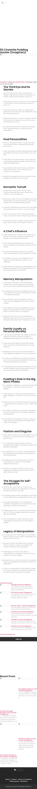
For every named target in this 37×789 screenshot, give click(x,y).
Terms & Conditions (25, 779)
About (7, 779)
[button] (33, 3)
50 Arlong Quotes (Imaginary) (21, 592)
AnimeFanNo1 (20, 82)
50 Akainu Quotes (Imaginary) (21, 620)
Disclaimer (23, 781)
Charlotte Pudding (6, 82)
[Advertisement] (18, 27)
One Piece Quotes (6, 583)
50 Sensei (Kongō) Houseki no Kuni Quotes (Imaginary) (8, 712)
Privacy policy (14, 781)
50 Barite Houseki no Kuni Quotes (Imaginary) (27, 739)
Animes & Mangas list (7, 634)
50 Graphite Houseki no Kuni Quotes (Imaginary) (8, 756)
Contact (14, 779)
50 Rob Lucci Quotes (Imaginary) (22, 612)
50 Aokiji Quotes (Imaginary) (21, 585)
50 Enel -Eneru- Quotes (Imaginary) (23, 606)
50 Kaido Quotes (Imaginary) (21, 626)
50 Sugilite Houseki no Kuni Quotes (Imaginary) (27, 689)
